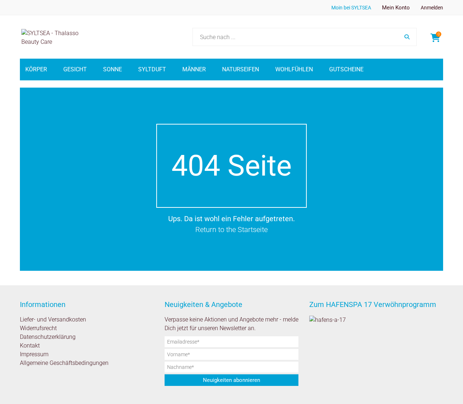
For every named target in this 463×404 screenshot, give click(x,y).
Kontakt (30, 345)
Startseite (253, 229)
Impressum (34, 354)
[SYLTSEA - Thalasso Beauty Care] (57, 36)
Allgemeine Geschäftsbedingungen (64, 362)
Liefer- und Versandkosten (53, 319)
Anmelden (432, 7)
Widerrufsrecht (38, 328)
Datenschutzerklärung (48, 336)
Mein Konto (396, 7)
